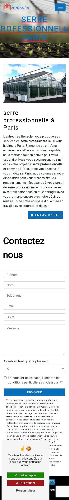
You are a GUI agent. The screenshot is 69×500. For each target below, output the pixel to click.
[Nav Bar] (60, 7)
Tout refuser (26, 483)
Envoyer (34, 392)
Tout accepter (26, 475)
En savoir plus (47, 215)
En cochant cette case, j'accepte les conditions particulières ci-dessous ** (35, 380)
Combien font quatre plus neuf (26, 361)
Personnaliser (25, 490)
